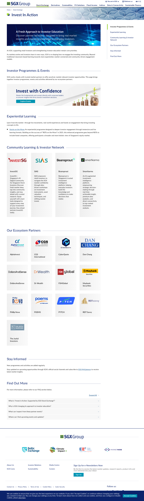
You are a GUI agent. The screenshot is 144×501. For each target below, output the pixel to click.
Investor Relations (34, 465)
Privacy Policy (22, 487)
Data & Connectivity (115, 5)
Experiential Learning (118, 32)
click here (21, 498)
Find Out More (115, 56)
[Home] (21, 3)
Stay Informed (115, 51)
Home (9, 10)
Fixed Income (92, 5)
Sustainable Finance (133, 5)
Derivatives (55, 5)
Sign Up (78, 475)
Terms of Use (35, 487)
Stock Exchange (42, 5)
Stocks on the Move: (17, 129)
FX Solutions (80, 5)
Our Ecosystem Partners (119, 45)
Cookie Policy (47, 487)
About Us (10, 465)
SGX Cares (11, 469)
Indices (102, 5)
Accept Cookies (130, 496)
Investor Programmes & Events (121, 27)
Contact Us (10, 487)
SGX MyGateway (84, 369)
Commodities (67, 5)
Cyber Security (60, 487)
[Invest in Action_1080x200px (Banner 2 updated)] (54, 105)
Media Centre (54, 465)
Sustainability (33, 469)
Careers (52, 469)
